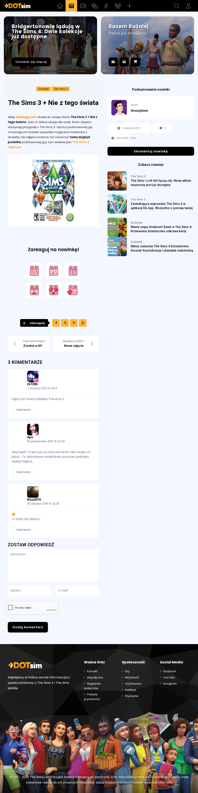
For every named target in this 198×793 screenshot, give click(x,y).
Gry (127, 671)
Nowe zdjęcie (74, 346)
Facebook (169, 671)
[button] (177, 6)
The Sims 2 (138, 176)
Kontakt (92, 671)
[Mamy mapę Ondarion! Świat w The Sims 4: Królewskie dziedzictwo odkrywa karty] (117, 227)
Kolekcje (130, 690)
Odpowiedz (23, 410)
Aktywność (132, 677)
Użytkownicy (133, 683)
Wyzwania (131, 696)
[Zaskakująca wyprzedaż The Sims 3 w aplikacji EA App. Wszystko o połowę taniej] (117, 204)
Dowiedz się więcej (31, 62)
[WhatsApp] (83, 323)
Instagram (170, 683)
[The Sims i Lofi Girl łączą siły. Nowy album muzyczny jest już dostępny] (117, 181)
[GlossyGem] (121, 107)
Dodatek (43, 89)
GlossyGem (139, 110)
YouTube (169, 677)
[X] (65, 323)
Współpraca (95, 677)
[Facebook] (56, 323)
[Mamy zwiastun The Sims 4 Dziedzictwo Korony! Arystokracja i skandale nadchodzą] (117, 246)
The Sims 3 (61, 89)
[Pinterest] (74, 323)
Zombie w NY (32, 346)
